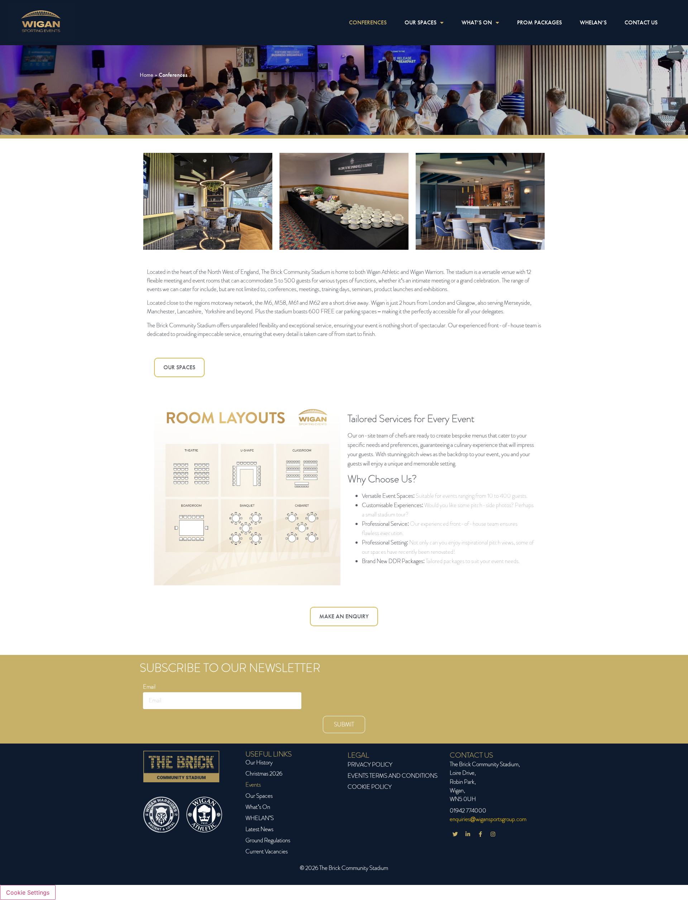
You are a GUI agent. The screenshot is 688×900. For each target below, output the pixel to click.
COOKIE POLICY (370, 787)
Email (149, 687)
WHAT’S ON (477, 22)
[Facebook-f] (480, 834)
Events (253, 785)
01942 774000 (468, 810)
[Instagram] (492, 834)
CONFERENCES (368, 22)
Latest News (259, 829)
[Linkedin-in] (467, 834)
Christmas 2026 (263, 773)
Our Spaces (259, 796)
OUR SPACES (420, 22)
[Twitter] (455, 834)
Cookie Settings (27, 892)
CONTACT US (641, 22)
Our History (259, 762)
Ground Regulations (267, 840)
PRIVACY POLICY (370, 764)
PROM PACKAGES (539, 22)
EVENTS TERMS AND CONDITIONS (393, 776)
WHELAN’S (593, 22)
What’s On (257, 807)
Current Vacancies (266, 851)
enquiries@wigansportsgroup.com (488, 819)
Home (146, 75)
